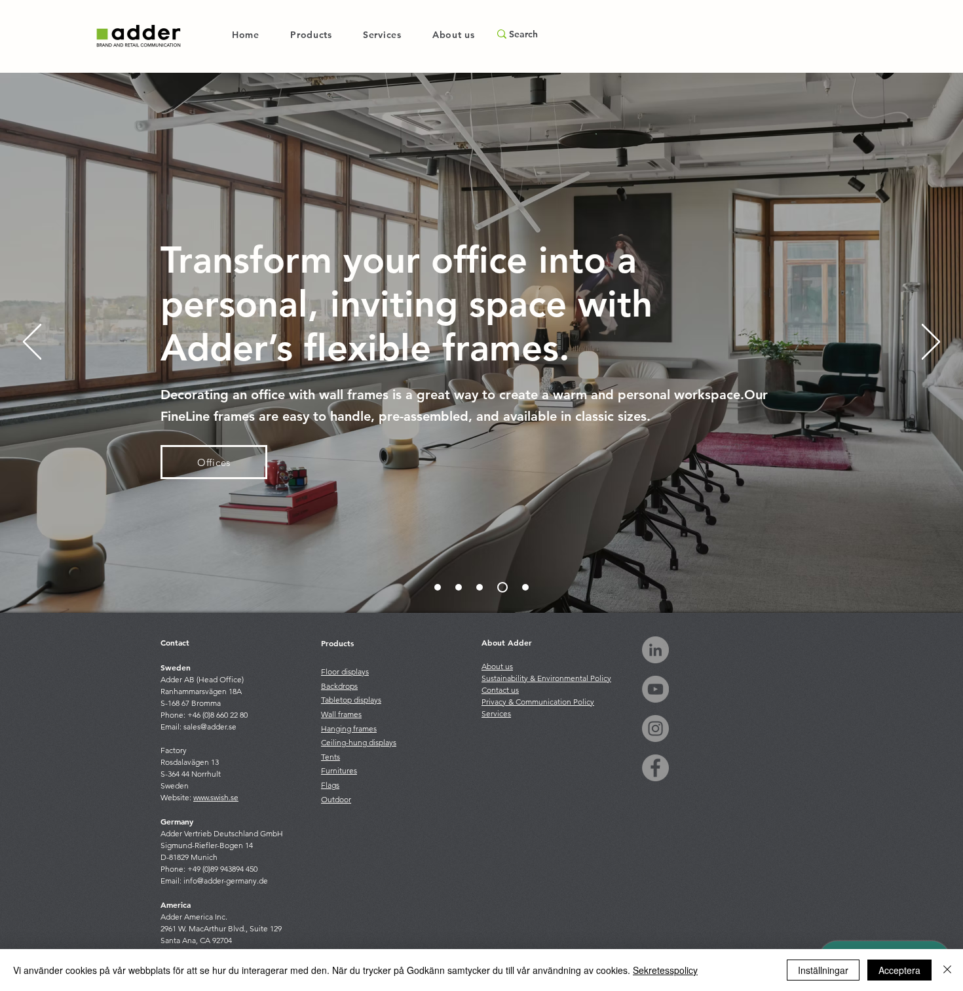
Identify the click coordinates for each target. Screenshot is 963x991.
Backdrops (339, 686)
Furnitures (339, 770)
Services (496, 713)
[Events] (525, 587)
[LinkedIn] (655, 649)
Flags (330, 785)
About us (497, 666)
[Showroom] (458, 587)
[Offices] (502, 587)
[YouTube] (655, 689)
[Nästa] (931, 343)
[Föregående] (32, 343)
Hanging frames (349, 728)
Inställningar (823, 970)
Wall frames (341, 714)
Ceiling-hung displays (358, 742)
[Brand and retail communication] (437, 587)
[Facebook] (655, 767)
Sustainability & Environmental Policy (546, 678)
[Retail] (479, 587)
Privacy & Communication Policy (538, 702)
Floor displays (345, 671)
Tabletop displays (351, 700)
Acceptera (899, 970)
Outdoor (336, 799)
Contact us (500, 690)
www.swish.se (215, 797)
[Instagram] (655, 728)
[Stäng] (947, 970)
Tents (330, 757)
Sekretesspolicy (665, 970)
